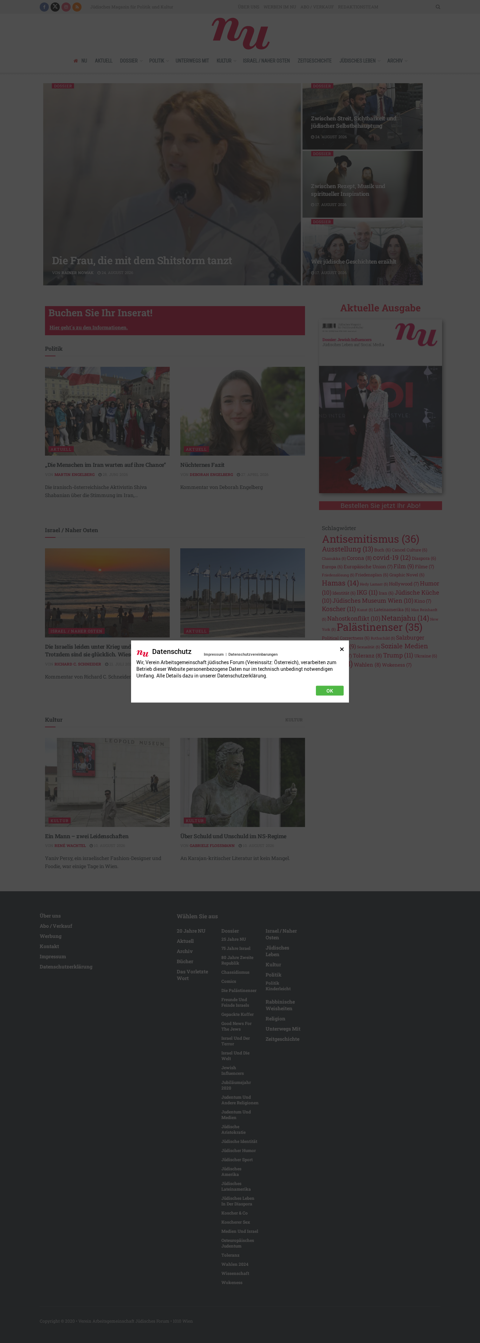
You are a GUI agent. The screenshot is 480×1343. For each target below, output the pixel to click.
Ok (329, 691)
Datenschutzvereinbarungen (253, 654)
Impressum (214, 654)
